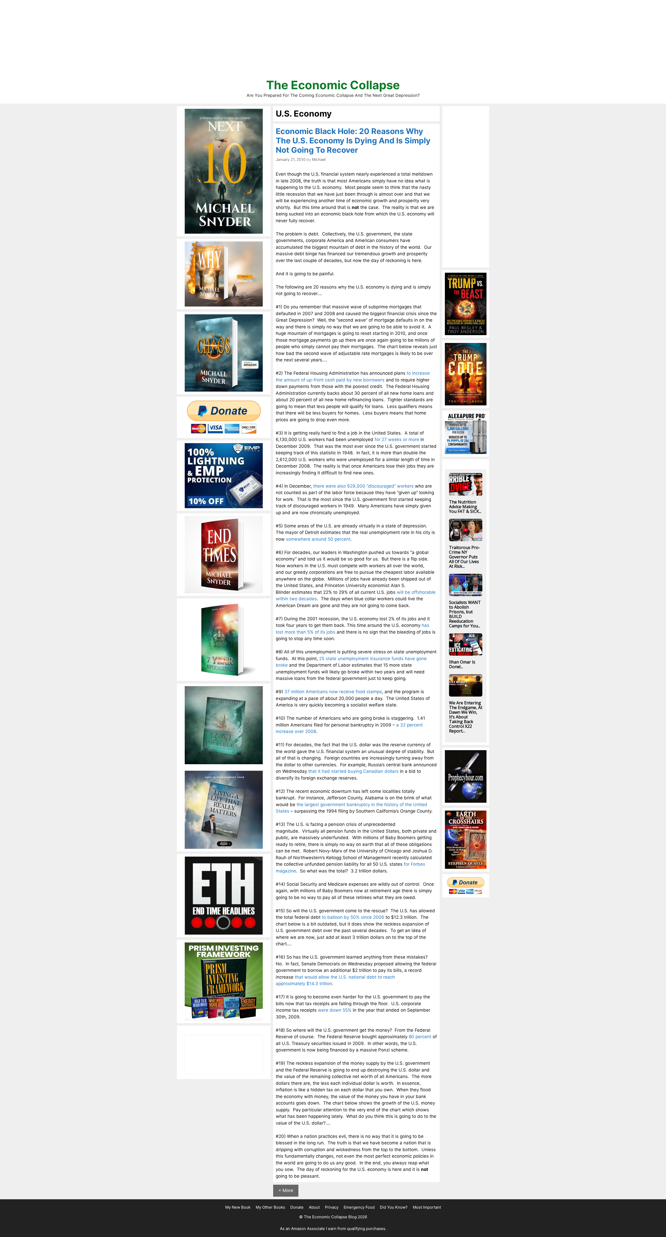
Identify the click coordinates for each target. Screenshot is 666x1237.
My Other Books (270, 1207)
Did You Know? (394, 1207)
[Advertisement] (333, 41)
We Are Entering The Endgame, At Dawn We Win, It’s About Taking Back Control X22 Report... (465, 716)
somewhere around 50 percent (318, 539)
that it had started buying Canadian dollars (353, 771)
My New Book (238, 1207)
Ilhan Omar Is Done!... (462, 664)
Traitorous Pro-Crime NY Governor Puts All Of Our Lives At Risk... (464, 557)
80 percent (420, 1036)
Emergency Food (359, 1207)
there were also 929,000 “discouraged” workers (363, 486)
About (314, 1207)
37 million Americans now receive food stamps (333, 691)
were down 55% (334, 1010)
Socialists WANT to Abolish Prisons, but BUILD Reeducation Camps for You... (465, 614)
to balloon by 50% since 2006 (353, 917)
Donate (297, 1207)
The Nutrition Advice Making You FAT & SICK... (465, 507)
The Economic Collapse (333, 85)
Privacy (331, 1207)
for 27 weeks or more (397, 439)
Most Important (427, 1207)
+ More (285, 1190)
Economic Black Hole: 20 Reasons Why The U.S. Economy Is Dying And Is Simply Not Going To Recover (353, 140)
